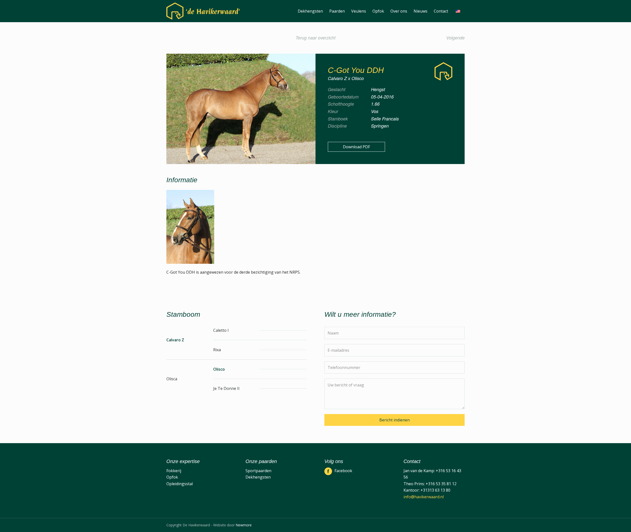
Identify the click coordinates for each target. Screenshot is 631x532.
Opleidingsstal (179, 483)
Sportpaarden (258, 470)
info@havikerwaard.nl (423, 496)
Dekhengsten (258, 477)
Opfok (172, 477)
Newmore (244, 525)
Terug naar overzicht (315, 37)
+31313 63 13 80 (435, 490)
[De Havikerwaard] (203, 11)
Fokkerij (173, 470)
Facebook (343, 470)
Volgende (455, 37)
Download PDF (356, 147)
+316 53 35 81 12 (441, 483)
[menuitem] (310, 11)
